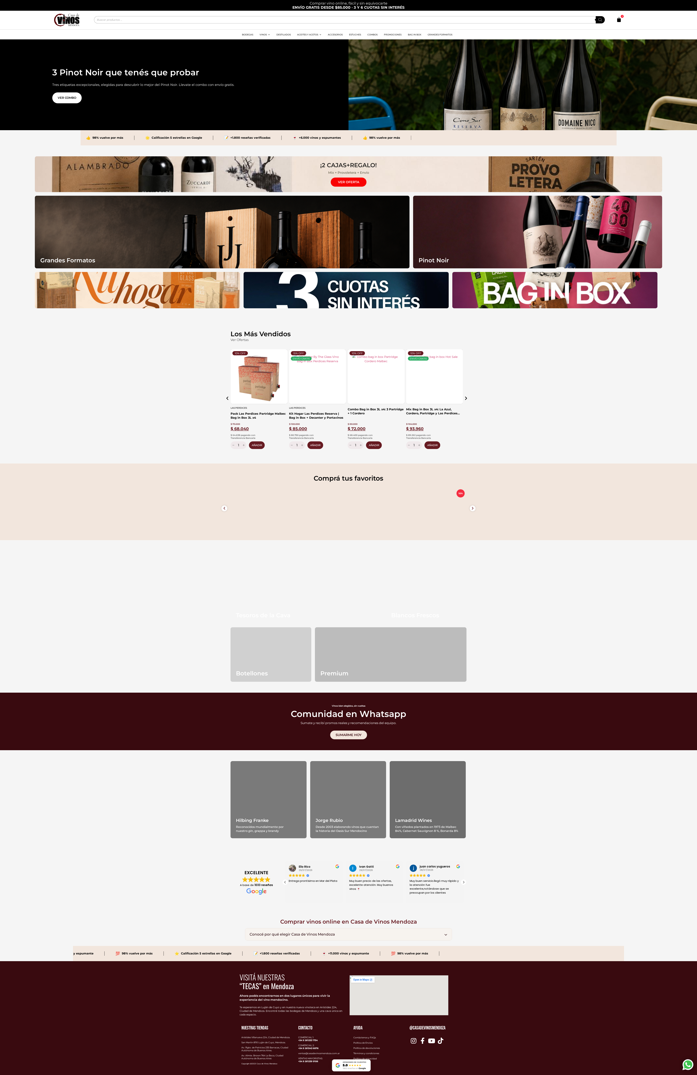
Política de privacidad (365, 1058)
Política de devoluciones (366, 1048)
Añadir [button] (257, 445)
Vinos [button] (263, 34)
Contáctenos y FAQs (364, 1037)
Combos (372, 34)
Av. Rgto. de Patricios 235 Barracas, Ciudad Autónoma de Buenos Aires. (264, 1049)
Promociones (393, 34)
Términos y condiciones (366, 1053)
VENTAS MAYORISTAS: (310, 1060)
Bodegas (247, 34)
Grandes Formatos (440, 34)
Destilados (283, 34)
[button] (227, 398)
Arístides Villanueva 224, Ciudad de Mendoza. (265, 1037)
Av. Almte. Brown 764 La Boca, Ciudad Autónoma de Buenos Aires (262, 1057)
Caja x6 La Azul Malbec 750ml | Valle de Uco (434, 415)
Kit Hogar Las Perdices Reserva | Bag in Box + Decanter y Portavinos (258, 415)
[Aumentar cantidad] (244, 445)
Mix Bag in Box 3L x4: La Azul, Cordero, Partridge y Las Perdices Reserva (373, 411)
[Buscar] (600, 19)
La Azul (411, 408)
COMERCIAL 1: (308, 1039)
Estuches (355, 34)
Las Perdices (239, 408)
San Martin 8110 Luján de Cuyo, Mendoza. (263, 1042)
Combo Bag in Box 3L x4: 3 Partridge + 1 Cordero (317, 411)
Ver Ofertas (240, 340)
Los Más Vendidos (261, 334)
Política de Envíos (363, 1042)
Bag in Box (414, 34)
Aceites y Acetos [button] (307, 34)
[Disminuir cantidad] (233, 445)
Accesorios (335, 34)
